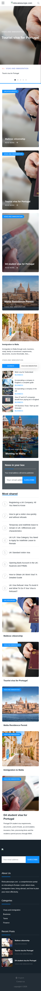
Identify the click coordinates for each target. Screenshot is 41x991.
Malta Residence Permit (19, 301)
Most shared (10, 493)
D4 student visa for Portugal (25, 960)
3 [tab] (20, 80)
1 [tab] (15, 80)
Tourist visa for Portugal (20, 37)
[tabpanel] (20, 74)
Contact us (20, 981)
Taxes (5, 918)
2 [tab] (17, 80)
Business (10, 366)
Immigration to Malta (10, 344)
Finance (6, 923)
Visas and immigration (13, 32)
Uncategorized (21, 944)
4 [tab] (23, 80)
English (21, 978)
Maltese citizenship (13, 636)
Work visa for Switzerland (24, 372)
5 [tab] (26, 80)
